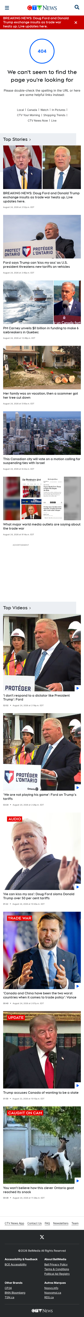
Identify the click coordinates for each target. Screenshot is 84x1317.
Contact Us (34, 1223)
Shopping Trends (54, 115)
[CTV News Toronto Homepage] (42, 7)
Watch (44, 109)
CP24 (8, 1288)
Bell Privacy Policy (56, 1264)
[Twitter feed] (42, 1237)
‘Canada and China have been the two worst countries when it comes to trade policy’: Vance (39, 995)
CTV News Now (38, 120)
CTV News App (14, 1223)
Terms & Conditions (56, 1269)
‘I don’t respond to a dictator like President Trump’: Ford (36, 697)
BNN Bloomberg (15, 1292)
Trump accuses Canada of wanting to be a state (41, 1093)
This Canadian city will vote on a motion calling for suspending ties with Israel (41, 461)
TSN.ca (9, 1297)
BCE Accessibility (16, 1264)
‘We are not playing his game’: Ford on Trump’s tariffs (39, 797)
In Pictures (58, 109)
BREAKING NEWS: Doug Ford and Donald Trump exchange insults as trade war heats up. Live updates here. (41, 197)
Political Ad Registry (57, 1273)
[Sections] (7, 8)
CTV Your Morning (28, 115)
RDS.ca (49, 1297)
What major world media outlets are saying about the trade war (41, 526)
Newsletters (60, 1223)
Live (53, 120)
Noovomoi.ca (52, 1292)
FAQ (47, 1223)
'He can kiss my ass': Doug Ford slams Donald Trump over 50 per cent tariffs (38, 896)
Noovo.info (51, 1288)
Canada (32, 109)
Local (20, 109)
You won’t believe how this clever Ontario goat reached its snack (38, 1190)
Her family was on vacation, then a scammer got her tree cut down (40, 395)
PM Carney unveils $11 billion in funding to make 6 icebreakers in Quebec (41, 330)
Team (75, 1223)
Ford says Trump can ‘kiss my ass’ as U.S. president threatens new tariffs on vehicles (36, 265)
